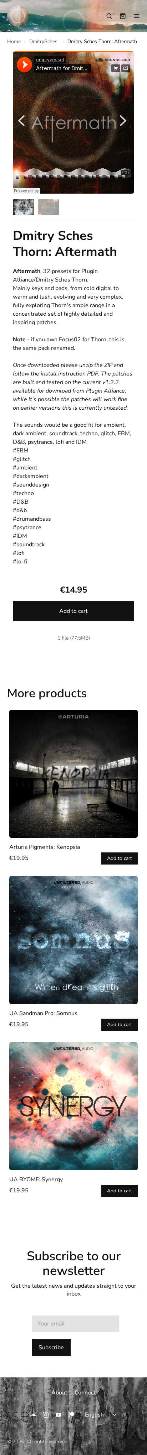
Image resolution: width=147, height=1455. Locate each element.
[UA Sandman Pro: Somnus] (73, 940)
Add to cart (73, 611)
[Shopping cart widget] (123, 16)
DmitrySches (44, 41)
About (59, 1393)
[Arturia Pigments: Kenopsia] (73, 774)
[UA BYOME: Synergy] (73, 1106)
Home (14, 41)
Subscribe (51, 1347)
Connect (85, 1393)
